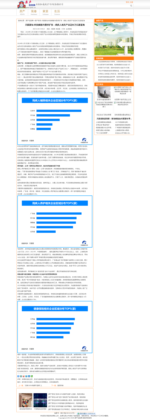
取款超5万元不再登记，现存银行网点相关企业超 (71, 409)
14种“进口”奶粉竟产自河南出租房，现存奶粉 (70, 397)
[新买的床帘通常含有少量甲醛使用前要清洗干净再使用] (25, 394)
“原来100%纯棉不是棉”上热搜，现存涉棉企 (70, 394)
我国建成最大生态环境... (104, 127)
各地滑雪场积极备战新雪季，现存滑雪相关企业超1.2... (115, 77)
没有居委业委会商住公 (122, 115)
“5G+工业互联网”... (102, 133)
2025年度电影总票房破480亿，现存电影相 (69, 403)
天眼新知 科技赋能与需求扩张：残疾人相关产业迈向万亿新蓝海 (63, 20)
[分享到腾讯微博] (26, 376)
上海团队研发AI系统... (122, 130)
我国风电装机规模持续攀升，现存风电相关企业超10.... (115, 80)
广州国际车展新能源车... (123, 127)
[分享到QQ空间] (21, 376)
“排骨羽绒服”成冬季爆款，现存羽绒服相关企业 (71, 406)
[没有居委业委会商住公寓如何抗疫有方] (123, 102)
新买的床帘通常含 (26, 409)
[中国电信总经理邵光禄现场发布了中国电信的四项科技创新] (40, 394)
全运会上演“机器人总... (123, 133)
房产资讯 (38, 20)
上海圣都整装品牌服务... (104, 122)
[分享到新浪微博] (24, 376)
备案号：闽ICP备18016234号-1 (64, 413)
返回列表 (60, 385)
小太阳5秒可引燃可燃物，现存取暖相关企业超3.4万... (114, 65)
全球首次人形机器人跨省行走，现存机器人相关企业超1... (116, 74)
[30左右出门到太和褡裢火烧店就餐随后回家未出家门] (104, 102)
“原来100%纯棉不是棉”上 (33, 385)
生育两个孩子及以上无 (122, 99)
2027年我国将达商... (122, 122)
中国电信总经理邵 (40, 409)
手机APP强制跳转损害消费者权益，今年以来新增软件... (115, 71)
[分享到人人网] (29, 376)
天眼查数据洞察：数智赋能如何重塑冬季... (114, 119)
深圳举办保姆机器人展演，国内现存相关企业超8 (71, 400)
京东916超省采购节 (104, 99)
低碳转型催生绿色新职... (123, 125)
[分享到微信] (32, 376)
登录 (127, 2)
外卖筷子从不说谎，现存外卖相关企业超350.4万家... (114, 68)
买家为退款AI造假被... (103, 130)
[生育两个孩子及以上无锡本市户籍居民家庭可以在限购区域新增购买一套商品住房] (123, 87)
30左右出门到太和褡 (103, 115)
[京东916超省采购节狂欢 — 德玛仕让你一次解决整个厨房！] (104, 87)
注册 (131, 2)
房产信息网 (29, 20)
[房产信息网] (26, 1)
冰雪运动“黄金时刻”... (103, 125)
